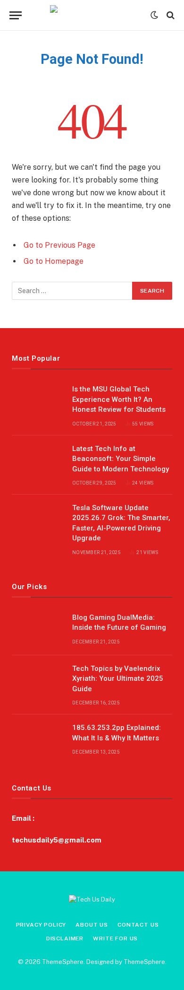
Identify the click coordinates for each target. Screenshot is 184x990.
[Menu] (15, 15)
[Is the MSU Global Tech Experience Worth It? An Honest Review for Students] (38, 401)
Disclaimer (65, 938)
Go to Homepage (54, 261)
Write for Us (115, 938)
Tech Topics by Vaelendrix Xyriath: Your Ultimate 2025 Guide (117, 678)
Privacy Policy (41, 924)
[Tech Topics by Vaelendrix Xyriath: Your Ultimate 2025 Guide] (38, 681)
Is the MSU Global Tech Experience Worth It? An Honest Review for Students (119, 399)
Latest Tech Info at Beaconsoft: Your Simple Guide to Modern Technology (120, 458)
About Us (91, 924)
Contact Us (138, 924)
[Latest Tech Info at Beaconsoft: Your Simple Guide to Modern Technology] (38, 461)
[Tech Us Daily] (92, 15)
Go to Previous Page (59, 245)
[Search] (170, 15)
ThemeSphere (144, 961)
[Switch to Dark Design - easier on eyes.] (154, 15)
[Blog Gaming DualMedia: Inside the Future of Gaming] (38, 630)
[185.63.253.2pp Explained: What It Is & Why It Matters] (38, 740)
